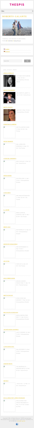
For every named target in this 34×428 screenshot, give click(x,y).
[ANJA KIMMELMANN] (9, 286)
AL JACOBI (6, 210)
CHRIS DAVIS (6, 192)
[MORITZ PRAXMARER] (9, 98)
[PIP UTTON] (9, 269)
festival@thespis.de (21, 421)
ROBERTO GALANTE (14, 16)
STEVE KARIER (7, 175)
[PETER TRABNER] (9, 149)
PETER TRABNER (8, 141)
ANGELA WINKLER (8, 73)
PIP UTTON (6, 261)
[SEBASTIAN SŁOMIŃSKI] (9, 132)
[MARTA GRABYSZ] (9, 115)
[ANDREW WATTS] (9, 371)
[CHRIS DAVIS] (9, 200)
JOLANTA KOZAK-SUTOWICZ (11, 329)
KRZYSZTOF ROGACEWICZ (10, 244)
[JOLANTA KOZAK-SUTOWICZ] (9, 337)
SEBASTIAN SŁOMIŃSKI (9, 124)
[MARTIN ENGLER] (9, 303)
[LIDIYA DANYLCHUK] (9, 354)
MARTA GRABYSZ (8, 107)
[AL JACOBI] (9, 218)
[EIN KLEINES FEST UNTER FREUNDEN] (9, 406)
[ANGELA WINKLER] (9, 81)
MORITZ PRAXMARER (9, 90)
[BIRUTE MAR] (9, 235)
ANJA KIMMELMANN (9, 278)
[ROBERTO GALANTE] (17, 35)
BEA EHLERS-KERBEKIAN (10, 312)
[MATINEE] (9, 389)
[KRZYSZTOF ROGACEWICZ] (9, 252)
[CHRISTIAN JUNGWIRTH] (9, 166)
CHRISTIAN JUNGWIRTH (9, 158)
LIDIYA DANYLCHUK (8, 346)
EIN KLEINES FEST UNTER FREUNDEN (14, 398)
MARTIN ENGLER (8, 295)
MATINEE (5, 380)
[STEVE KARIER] (9, 183)
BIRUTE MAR (6, 227)
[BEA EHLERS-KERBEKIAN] (9, 320)
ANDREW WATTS (7, 363)
